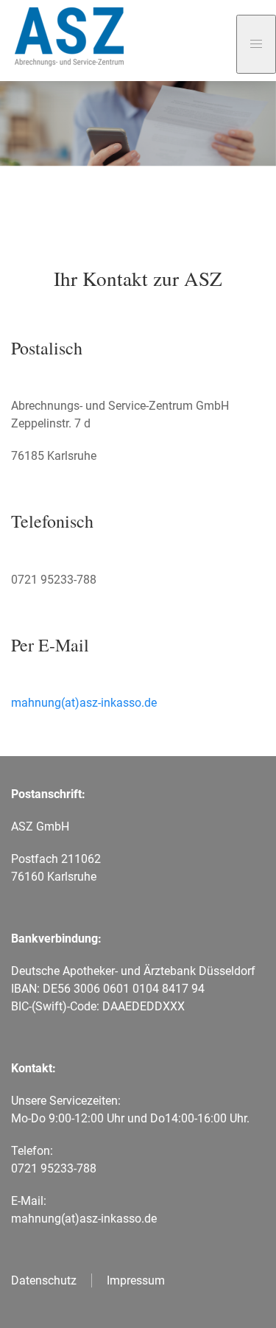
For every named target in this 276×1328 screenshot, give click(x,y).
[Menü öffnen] (256, 44)
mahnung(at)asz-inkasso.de (84, 703)
